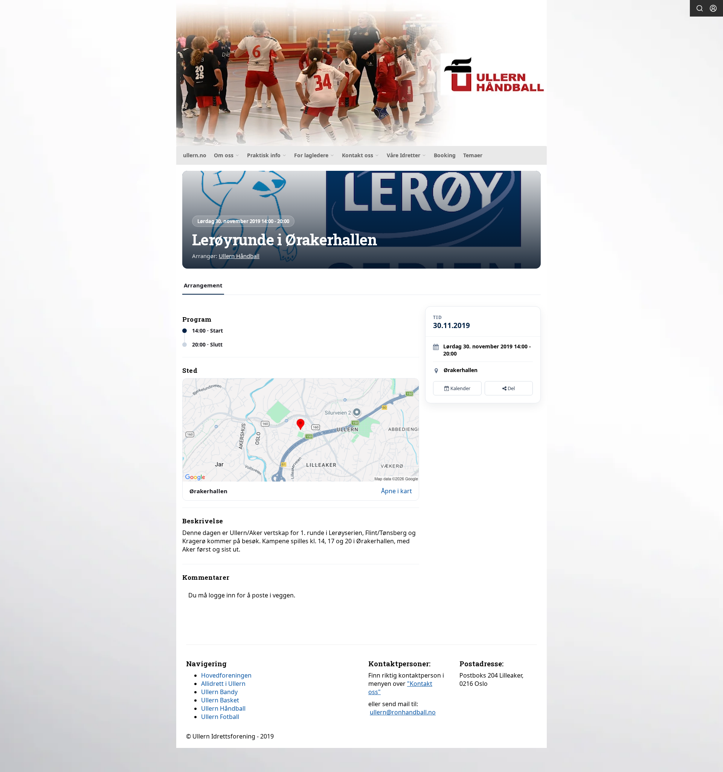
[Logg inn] (713, 8)
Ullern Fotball (220, 717)
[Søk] (699, 8)
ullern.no (194, 155)
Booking (445, 155)
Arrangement (203, 285)
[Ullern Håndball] (361, 73)
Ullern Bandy (219, 692)
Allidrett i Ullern (223, 683)
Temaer (472, 155)
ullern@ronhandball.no (403, 712)
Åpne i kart (396, 491)
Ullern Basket (220, 700)
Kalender (459, 388)
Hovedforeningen (226, 675)
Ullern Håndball (239, 256)
